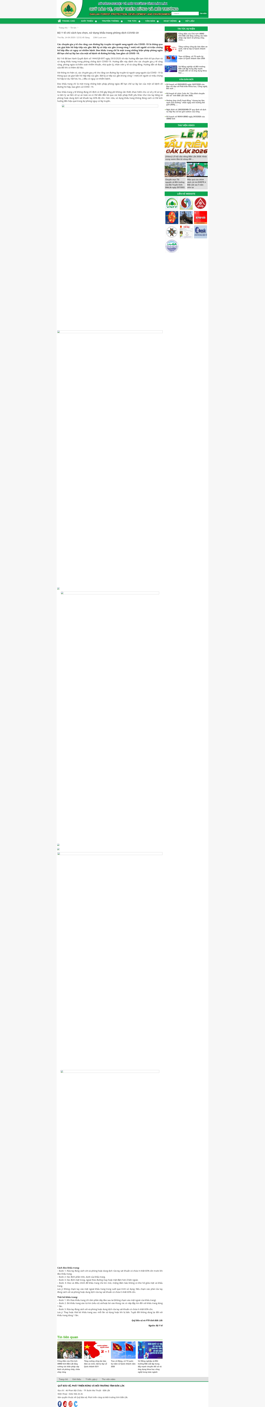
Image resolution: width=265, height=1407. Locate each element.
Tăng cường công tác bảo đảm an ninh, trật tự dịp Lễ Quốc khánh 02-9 (95, 1364)
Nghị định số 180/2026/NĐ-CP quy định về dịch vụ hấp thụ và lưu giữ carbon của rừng (186, 111)
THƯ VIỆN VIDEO (186, 125)
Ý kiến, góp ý (91, 1379)
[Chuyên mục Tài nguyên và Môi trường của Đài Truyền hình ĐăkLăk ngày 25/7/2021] (175, 176)
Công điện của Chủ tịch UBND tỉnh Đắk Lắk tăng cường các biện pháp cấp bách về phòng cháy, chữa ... (192, 37)
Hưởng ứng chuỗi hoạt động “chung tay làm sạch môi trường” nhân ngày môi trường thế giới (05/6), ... (185, 102)
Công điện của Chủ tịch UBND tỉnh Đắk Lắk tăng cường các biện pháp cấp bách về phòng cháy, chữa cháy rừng (68, 1366)
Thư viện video (108, 1379)
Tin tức (73, 28)
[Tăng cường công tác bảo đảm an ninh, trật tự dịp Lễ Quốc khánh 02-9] (96, 1358)
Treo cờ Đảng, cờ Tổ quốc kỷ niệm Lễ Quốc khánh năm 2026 (123, 1364)
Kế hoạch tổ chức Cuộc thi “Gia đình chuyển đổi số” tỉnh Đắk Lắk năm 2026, (185, 94)
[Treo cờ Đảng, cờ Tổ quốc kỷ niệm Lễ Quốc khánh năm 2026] (123, 1358)
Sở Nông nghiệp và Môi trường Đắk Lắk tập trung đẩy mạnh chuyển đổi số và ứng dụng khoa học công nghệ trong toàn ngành (149, 1366)
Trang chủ (63, 28)
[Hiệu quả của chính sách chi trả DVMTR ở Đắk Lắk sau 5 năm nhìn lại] (197, 176)
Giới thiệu (76, 1379)
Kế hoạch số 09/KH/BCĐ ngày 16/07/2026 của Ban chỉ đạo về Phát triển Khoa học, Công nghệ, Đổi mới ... (187, 86)
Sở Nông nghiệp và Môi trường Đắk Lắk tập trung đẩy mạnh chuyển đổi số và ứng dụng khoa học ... (192, 70)
